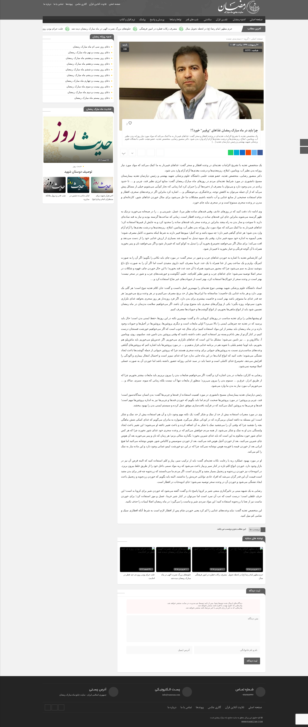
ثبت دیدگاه (252, 661)
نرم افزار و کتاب (127, 20)
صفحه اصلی (114, 4)
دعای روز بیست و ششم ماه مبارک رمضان (88, 69)
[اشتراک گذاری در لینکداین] (242, 152)
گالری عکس (81, 4)
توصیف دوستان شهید (78, 171)
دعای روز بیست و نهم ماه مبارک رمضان (89, 52)
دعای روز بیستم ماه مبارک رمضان (92, 98)
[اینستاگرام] (304, 150)
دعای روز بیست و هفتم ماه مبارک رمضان (88, 63)
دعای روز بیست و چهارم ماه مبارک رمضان (87, 81)
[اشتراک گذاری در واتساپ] (230, 152)
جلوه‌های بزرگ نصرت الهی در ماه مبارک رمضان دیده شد (136, 28)
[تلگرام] (55, 707)
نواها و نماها (175, 20)
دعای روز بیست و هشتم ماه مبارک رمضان (88, 58)
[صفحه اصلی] (304, 142)
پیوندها (69, 4)
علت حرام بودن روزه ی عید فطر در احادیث (75, 28)
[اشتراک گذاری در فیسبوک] (260, 152)
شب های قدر (192, 20)
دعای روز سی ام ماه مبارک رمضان (91, 46)
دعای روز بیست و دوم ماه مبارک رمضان (89, 92)
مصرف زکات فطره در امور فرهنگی (193, 28)
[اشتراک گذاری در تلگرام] (236, 152)
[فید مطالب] (61, 707)
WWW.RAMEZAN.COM (252, 722)
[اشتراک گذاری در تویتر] (254, 152)
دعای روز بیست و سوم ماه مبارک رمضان (88, 86)
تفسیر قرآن (221, 20)
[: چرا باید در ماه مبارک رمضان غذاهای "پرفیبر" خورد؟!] (151, 152)
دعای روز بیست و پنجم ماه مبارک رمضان (88, 75)
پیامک (142, 20)
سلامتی (208, 20)
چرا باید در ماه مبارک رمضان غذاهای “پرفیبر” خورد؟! (224, 130)
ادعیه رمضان (239, 20)
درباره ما (47, 4)
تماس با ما (58, 4)
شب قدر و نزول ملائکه (56, 195)
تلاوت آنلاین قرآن (97, 4)
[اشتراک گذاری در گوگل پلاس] (248, 152)
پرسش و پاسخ (157, 20)
